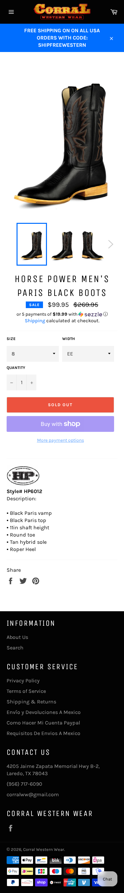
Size (11, 338)
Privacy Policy (23, 680)
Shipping (35, 321)
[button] (62, 314)
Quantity (16, 367)
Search (15, 647)
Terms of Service (26, 691)
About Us (17, 637)
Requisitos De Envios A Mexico (43, 733)
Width (68, 338)
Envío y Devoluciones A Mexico (44, 712)
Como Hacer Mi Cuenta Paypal (43, 723)
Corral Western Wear (43, 849)
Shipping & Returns (31, 701)
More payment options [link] (60, 440)
